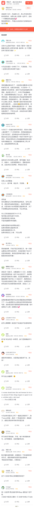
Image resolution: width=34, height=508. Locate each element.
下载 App (29, 3)
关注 (28, 8)
